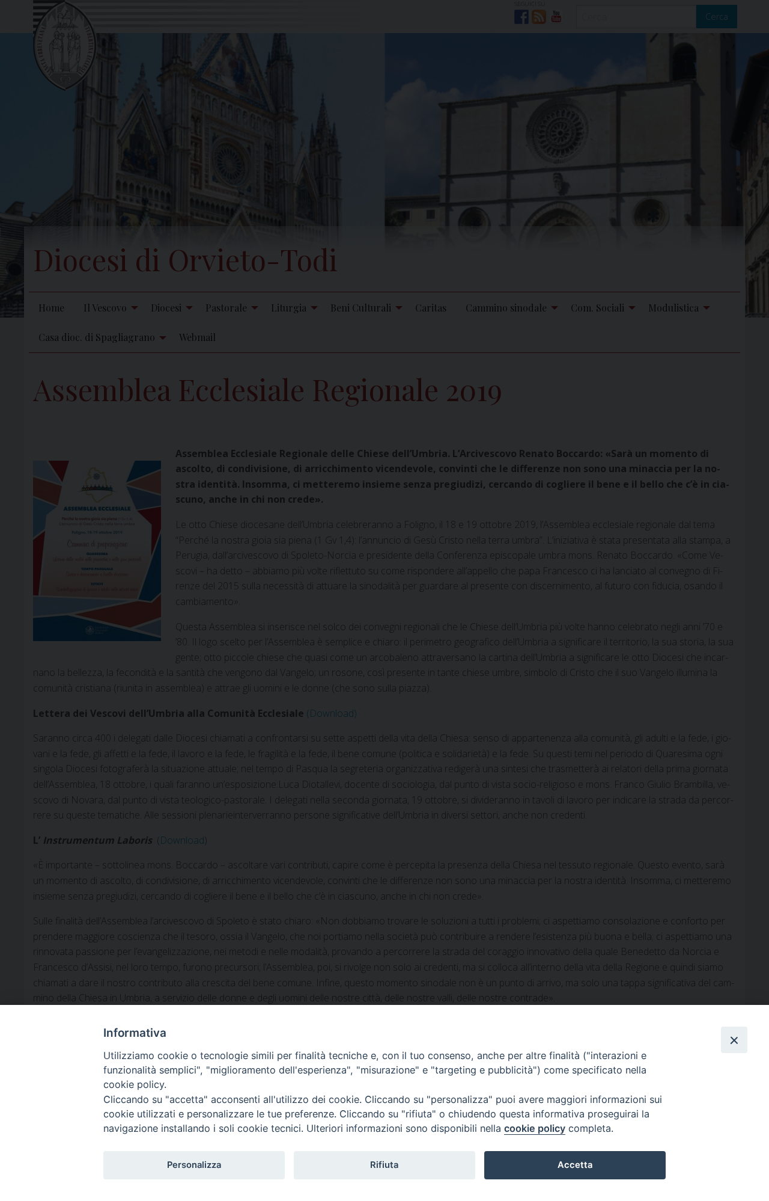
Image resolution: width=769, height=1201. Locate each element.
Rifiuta (384, 1165)
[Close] (734, 1040)
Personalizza (194, 1165)
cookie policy (534, 1128)
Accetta (575, 1165)
